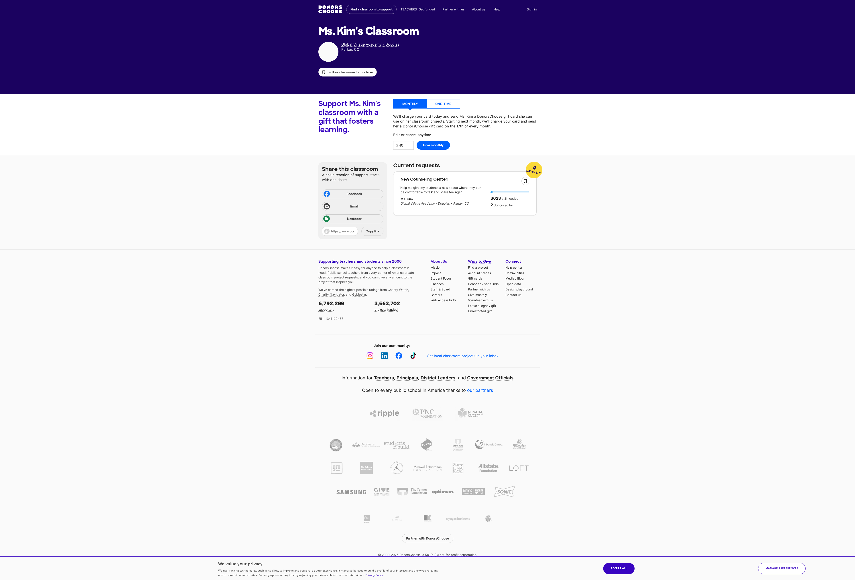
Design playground (519, 289)
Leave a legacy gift (482, 306)
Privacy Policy (374, 575)
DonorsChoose (330, 9)
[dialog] (427, 568)
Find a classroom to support (371, 9)
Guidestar (359, 294)
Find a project (478, 267)
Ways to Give (479, 261)
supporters (331, 305)
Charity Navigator (331, 294)
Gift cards (475, 278)
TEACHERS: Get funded (418, 9)
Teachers (384, 378)
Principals (407, 378)
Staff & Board (440, 289)
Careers (436, 295)
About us (478, 9)
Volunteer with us (480, 300)
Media (509, 278)
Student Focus (441, 278)
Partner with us (453, 9)
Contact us (513, 295)
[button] (347, 72)
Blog (520, 278)
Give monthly (477, 295)
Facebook (354, 194)
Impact (436, 273)
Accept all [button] (619, 568)
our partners (480, 390)
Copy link (372, 231)
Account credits (479, 273)
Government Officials (490, 378)
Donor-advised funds (483, 284)
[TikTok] (413, 355)
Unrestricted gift (480, 311)
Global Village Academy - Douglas (370, 44)
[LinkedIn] (384, 355)
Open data (513, 284)
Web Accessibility (443, 300)
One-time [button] (443, 104)
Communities (514, 273)
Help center (513, 267)
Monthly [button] (410, 104)
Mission (436, 267)
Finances (437, 284)
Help (497, 9)
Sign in (532, 9)
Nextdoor (354, 219)
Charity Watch (398, 290)
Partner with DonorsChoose (427, 538)
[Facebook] (399, 355)
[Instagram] (370, 355)
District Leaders (438, 378)
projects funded (387, 305)
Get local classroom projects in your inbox (463, 356)
